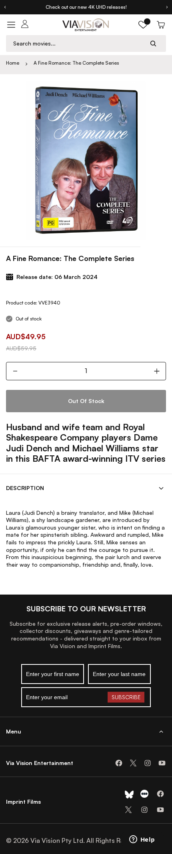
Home (12, 63)
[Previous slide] (5, 7)
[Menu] (11, 25)
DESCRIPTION (25, 487)
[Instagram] (148, 763)
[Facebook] (119, 763)
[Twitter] (133, 763)
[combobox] (78, 43)
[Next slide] (167, 7)
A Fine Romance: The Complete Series (76, 63)
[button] (143, 25)
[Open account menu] (25, 25)
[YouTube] (162, 763)
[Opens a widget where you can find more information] (142, 840)
